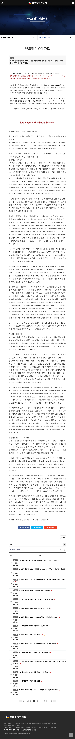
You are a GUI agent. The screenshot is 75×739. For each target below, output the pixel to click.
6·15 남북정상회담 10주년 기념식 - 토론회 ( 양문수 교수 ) (34, 608)
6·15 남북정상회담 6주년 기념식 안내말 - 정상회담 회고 (33, 626)
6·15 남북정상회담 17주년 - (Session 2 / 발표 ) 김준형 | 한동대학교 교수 (39, 617)
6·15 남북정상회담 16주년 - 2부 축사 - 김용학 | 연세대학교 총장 (36, 599)
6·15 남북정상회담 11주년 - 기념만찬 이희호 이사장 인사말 (35, 590)
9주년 (15, 681)
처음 (20, 701)
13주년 (15, 661)
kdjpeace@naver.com (49, 727)
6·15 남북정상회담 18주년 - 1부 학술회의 (30, 635)
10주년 (15, 608)
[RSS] (60, 550)
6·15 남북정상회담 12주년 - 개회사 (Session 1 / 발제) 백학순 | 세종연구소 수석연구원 (42, 569)
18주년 (15, 635)
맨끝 (54, 701)
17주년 (15, 579)
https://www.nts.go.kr (26, 729)
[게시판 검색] (64, 550)
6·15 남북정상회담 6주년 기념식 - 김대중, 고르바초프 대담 (34, 652)
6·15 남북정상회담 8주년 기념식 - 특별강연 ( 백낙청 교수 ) (34, 672)
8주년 (15, 672)
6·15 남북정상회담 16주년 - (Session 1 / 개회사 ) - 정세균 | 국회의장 (38, 643)
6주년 (15, 560)
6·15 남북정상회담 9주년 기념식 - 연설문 (29, 681)
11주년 (15, 590)
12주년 (15, 569)
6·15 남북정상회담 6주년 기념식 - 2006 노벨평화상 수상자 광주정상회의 (37, 560)
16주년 (15, 599)
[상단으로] (71, 735)
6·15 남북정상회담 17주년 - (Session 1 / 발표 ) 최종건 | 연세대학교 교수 (39, 690)
